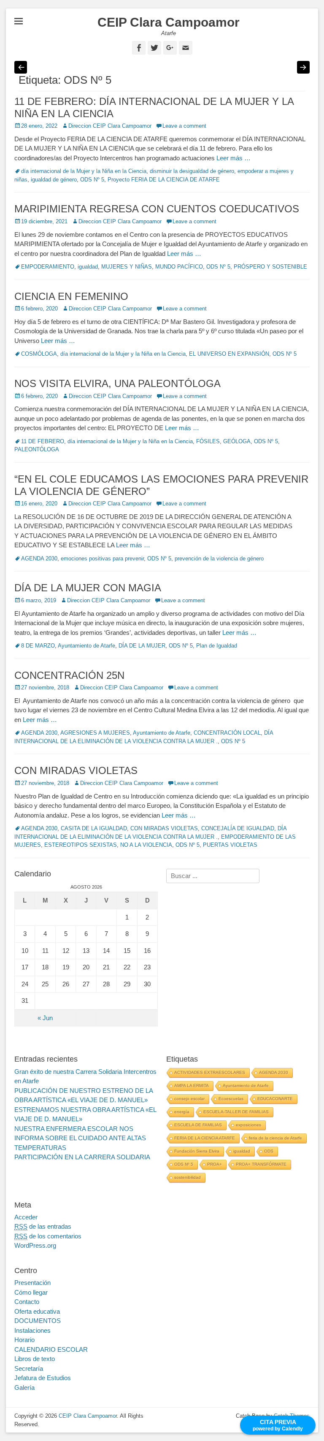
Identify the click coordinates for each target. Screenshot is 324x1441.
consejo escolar (189, 1098)
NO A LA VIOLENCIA (146, 845)
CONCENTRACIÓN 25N (69, 675)
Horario (24, 1339)
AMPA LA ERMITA (191, 1085)
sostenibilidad (187, 1177)
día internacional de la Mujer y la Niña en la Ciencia (83, 171)
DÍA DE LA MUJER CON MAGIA (87, 587)
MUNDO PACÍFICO (179, 266)
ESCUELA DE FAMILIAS (198, 1125)
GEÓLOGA (237, 441)
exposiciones (248, 1125)
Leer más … (233, 158)
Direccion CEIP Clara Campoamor (109, 126)
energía (181, 1111)
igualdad (88, 266)
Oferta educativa (37, 1311)
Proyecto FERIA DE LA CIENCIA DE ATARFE (164, 179)
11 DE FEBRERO (42, 441)
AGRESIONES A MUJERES (95, 733)
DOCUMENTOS (37, 1320)
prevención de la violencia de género (219, 558)
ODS (268, 1151)
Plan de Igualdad (216, 645)
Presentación (32, 1282)
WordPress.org (35, 1245)
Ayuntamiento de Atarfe (86, 645)
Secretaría (28, 1368)
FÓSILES (208, 441)
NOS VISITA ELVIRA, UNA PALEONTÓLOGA (117, 383)
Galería (24, 1387)
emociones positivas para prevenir (102, 558)
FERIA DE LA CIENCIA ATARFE (204, 1138)
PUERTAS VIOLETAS (230, 845)
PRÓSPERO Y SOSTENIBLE (270, 266)
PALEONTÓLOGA (36, 449)
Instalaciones (32, 1330)
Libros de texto (34, 1358)
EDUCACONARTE (275, 1098)
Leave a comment (184, 126)
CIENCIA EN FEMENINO (71, 296)
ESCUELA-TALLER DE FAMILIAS (236, 1111)
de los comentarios (47, 1236)
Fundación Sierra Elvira (196, 1151)
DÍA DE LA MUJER (142, 645)
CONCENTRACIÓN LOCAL (227, 733)
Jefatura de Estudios (42, 1377)
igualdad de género (54, 179)
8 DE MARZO (38, 645)
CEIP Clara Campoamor (168, 22)
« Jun (45, 1017)
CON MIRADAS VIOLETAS (76, 770)
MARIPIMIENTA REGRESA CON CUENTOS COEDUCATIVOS (156, 208)
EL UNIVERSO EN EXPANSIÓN (229, 354)
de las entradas (42, 1226)
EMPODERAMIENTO (47, 266)
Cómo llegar (31, 1292)
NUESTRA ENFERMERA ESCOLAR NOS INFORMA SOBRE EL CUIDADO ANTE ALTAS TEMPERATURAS (80, 1138)
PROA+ (214, 1164)
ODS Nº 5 (92, 179)
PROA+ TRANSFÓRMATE (261, 1164)
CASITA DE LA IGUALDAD (94, 828)
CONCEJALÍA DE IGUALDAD (237, 828)
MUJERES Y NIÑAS (126, 266)
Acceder (26, 1217)
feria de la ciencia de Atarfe (275, 1138)
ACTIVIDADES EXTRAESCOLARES (209, 1072)
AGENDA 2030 (39, 558)
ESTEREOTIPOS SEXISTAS (80, 845)
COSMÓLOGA (39, 354)
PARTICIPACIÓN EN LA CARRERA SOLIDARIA (82, 1157)
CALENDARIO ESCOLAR (51, 1349)
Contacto (26, 1301)
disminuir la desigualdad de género (192, 171)
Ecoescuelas (231, 1098)
